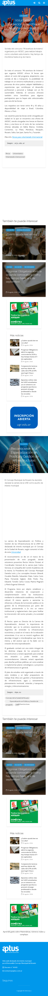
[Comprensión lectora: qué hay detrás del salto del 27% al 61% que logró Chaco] (14, 368)
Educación (23, 16)
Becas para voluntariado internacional (27, 137)
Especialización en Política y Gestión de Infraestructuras (24, 701)
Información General (23, 230)
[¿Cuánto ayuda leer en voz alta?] (24, 242)
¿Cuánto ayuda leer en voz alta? (21, 236)
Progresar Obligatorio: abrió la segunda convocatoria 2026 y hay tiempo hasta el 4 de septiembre (23, 276)
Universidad (16, 552)
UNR (17, 705)
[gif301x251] (24, 417)
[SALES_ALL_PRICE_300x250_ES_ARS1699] (24, 313)
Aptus (29, 991)
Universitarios (18, 153)
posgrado (9, 705)
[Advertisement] (24, 63)
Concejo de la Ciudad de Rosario (17, 698)
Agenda (9, 267)
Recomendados (29, 267)
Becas (8, 153)
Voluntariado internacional (15, 157)
